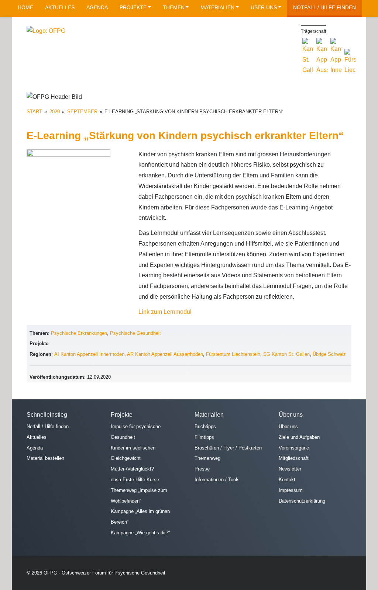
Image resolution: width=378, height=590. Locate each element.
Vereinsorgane (294, 448)
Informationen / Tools (217, 479)
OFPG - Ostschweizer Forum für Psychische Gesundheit (104, 573)
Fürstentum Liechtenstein (233, 354)
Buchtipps (205, 426)
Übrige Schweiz (329, 354)
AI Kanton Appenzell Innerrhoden (89, 354)
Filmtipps (204, 437)
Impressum (291, 490)
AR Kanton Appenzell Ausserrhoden (165, 354)
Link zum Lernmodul (165, 312)
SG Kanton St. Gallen (286, 354)
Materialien (217, 7)
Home (25, 7)
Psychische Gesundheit (135, 333)
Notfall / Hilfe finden (324, 7)
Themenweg (207, 458)
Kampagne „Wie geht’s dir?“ (140, 532)
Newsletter (290, 469)
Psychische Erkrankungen (79, 333)
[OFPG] (46, 31)
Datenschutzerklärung (302, 501)
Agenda (97, 7)
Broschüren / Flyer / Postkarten (228, 448)
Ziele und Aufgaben (299, 437)
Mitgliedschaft (294, 458)
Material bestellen (45, 458)
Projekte (133, 7)
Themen (174, 7)
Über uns (264, 7)
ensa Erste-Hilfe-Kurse (135, 479)
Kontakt (287, 479)
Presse (202, 469)
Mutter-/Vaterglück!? (132, 469)
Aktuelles (60, 7)
